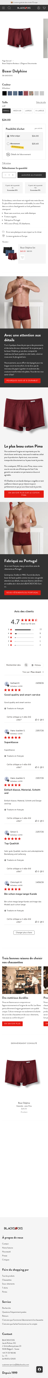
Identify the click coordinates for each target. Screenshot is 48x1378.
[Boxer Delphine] (24, 1073)
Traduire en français (15, 708)
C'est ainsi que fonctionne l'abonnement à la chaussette (22, 1319)
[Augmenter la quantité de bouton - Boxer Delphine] (13, 175)
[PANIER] (44, 8)
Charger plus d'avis (24, 932)
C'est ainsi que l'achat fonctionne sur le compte (19, 1323)
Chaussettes (6, 1279)
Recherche (6, 1308)
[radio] (8, 136)
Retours (5, 1315)
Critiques (5, 1259)
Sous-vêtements (8, 1283)
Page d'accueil (6, 60)
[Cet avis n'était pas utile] (41, 719)
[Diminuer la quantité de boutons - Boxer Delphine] (5, 175)
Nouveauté (6, 1251)
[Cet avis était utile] (36, 719)
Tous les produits (8, 1275)
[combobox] (33, 672)
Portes (4, 1291)
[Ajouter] (22, 257)
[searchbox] (13, 665)
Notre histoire (7, 1247)
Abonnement (16, 145)
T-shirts (5, 1287)
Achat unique (15, 135)
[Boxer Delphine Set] (10, 254)
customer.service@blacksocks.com (15, 1364)
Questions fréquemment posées (14, 1312)
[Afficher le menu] (3, 8)
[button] (9, 8)
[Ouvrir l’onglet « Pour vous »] (39, 1369)
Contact (5, 1243)
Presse (4, 1255)
